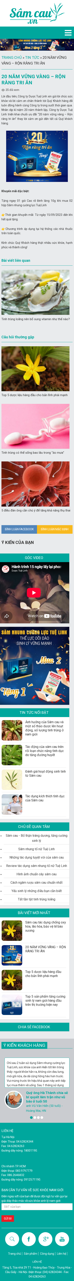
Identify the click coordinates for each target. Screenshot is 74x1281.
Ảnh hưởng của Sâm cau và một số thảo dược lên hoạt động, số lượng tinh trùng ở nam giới (44, 728)
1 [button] (31, 1117)
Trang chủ (11, 57)
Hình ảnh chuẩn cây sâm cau (36, 874)
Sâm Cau (37, 13)
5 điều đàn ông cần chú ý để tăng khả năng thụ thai (35, 510)
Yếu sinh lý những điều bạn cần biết (37, 891)
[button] (68, 33)
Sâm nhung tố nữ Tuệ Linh (36, 849)
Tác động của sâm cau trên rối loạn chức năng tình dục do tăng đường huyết (44, 751)
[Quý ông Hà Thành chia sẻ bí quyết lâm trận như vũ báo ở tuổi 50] (14, 1100)
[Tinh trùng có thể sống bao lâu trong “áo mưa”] (35, 426)
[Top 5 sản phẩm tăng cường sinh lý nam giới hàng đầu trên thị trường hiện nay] (12, 1005)
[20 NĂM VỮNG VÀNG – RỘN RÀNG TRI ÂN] (12, 955)
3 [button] (38, 1117)
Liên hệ (61, 1253)
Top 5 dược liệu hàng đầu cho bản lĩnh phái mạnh (34, 395)
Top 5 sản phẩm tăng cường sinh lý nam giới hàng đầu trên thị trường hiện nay (45, 1001)
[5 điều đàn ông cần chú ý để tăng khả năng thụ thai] (35, 483)
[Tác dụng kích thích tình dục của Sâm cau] (12, 804)
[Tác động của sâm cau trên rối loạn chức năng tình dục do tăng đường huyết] (12, 755)
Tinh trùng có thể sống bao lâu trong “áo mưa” (32, 452)
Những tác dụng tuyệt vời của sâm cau (36, 857)
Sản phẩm (30, 1253)
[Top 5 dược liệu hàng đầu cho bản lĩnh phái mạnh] (35, 368)
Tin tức (32, 57)
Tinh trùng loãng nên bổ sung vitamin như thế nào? (35, 319)
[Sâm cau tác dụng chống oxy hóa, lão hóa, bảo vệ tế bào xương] (12, 930)
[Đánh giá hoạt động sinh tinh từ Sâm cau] (12, 780)
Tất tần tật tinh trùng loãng (36, 899)
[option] (37, 1085)
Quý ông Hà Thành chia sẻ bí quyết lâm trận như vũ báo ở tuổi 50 (47, 1097)
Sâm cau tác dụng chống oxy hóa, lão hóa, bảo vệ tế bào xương (45, 926)
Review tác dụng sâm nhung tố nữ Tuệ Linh (36, 866)
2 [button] (35, 1117)
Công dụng (47, 1253)
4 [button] (41, 1117)
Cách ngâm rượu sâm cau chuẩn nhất (36, 882)
